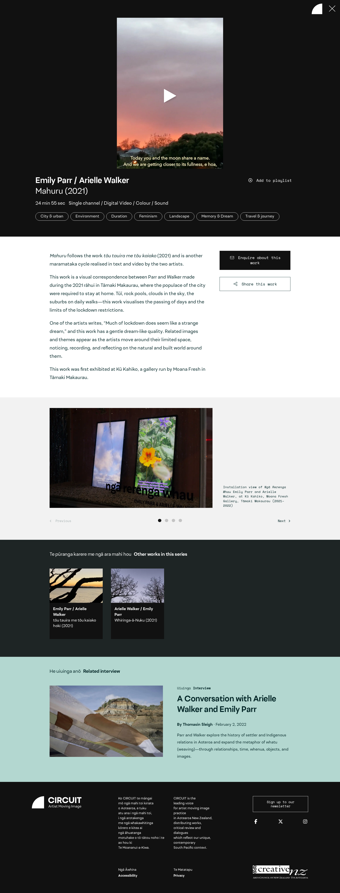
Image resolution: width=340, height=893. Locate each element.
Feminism (148, 216)
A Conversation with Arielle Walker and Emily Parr (170, 725)
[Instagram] (305, 821)
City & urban (52, 216)
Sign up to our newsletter (280, 804)
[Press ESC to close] (332, 9)
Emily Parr (53, 181)
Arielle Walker (104, 181)
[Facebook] (256, 821)
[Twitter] (281, 821)
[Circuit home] (59, 802)
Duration (119, 216)
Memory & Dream (217, 216)
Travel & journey (259, 216)
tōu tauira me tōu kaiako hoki (76, 604)
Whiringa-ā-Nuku (130, 621)
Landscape (179, 216)
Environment (87, 216)
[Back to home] (317, 9)
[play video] (170, 95)
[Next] (283, 520)
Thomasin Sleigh (198, 725)
